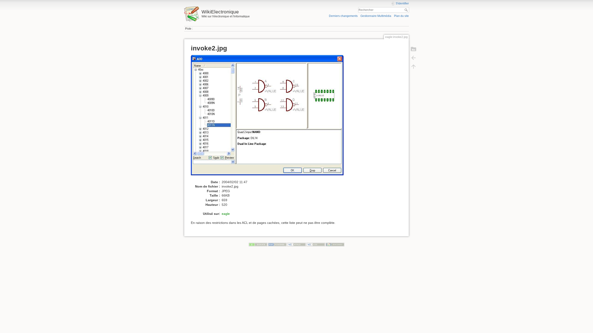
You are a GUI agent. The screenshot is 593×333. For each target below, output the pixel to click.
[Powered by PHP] (277, 244)
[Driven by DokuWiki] (335, 244)
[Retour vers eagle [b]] (413, 57)
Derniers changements (343, 16)
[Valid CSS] (315, 244)
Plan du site (401, 16)
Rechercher (406, 10)
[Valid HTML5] (296, 244)
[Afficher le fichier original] (269, 117)
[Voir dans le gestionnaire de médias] (413, 49)
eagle (226, 214)
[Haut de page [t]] (413, 66)
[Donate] (258, 244)
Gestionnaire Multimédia (375, 16)
